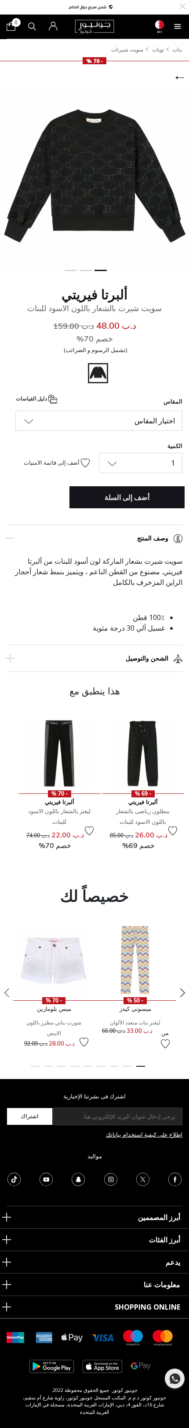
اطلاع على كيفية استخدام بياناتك (144, 1134)
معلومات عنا (162, 1284)
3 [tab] (114, 1070)
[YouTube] (46, 1178)
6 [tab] (74, 1070)
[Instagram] (110, 1178)
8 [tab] (48, 1070)
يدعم (173, 1262)
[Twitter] (142, 1178)
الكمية (174, 446)
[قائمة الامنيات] (172, 830)
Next (182, 992)
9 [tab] (35, 1070)
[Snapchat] (78, 1178)
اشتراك (30, 1116)
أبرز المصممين (159, 1217)
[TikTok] (14, 1178)
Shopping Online (147, 1307)
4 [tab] (101, 1070)
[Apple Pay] (72, 1337)
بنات (177, 49)
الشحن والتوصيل (147, 658)
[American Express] (44, 1337)
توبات (158, 49)
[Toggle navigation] (177, 26)
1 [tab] (140, 1070)
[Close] (182, 5)
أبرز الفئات (164, 1239)
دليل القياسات (32, 399)
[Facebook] (175, 1178)
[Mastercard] (163, 1337)
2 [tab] (127, 1070)
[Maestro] (133, 1337)
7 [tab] (61, 1070)
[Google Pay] (141, 1365)
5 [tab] (88, 1070)
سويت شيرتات (127, 49)
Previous (6, 992)
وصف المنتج (152, 538)
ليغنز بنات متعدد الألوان (135, 1022)
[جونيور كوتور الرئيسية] (94, 26)
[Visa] (103, 1337)
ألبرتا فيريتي (94, 294)
